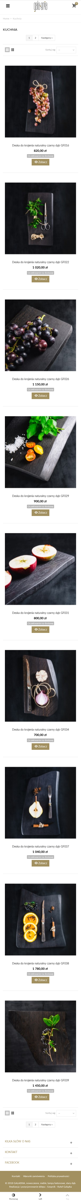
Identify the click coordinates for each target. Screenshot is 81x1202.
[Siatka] (7, 49)
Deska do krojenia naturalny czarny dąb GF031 (40, 613)
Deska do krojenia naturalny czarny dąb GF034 (40, 729)
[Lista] (12, 49)
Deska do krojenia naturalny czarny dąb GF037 (40, 846)
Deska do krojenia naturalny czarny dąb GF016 (40, 145)
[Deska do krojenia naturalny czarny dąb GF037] (40, 803)
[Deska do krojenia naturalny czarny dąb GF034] (40, 686)
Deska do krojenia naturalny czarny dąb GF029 (40, 496)
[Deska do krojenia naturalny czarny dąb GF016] (40, 101)
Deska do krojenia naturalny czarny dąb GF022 (40, 262)
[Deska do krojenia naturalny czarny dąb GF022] (40, 218)
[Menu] (8, 6)
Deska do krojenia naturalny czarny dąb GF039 (40, 1080)
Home (6, 18)
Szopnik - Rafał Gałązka (59, 1187)
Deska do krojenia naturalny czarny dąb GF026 (40, 379)
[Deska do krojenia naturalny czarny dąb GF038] (40, 919)
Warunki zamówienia (34, 1176)
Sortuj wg (50, 50)
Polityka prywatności (58, 1176)
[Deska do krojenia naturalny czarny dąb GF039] (40, 1036)
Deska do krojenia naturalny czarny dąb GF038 (40, 963)
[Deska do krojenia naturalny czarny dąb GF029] (40, 452)
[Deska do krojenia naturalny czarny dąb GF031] (40, 569)
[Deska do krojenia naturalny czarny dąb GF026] (40, 335)
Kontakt (16, 1176)
